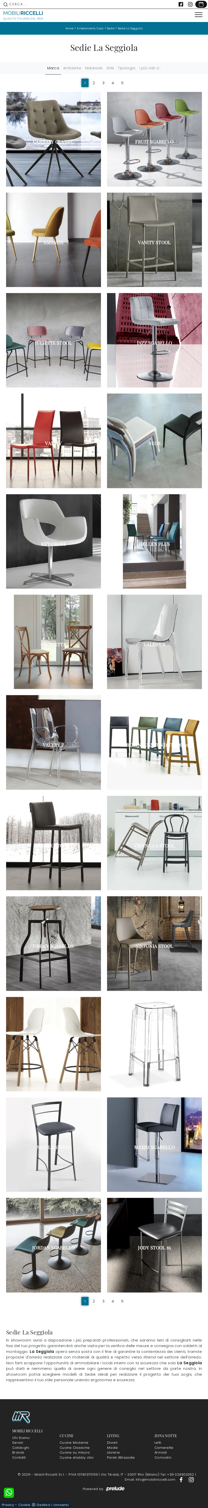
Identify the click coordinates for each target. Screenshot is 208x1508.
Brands (18, 1452)
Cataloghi (20, 1447)
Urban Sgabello (53, 946)
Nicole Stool (53, 1147)
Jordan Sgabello (53, 1247)
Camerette (163, 1447)
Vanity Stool (154, 242)
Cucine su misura (75, 1452)
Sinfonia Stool (154, 946)
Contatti (19, 1457)
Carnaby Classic (53, 141)
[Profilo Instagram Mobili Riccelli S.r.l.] (190, 4)
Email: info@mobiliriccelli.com (151, 1479)
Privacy (8, 1504)
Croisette (53, 644)
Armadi (160, 1452)
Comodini (162, 1457)
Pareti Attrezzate (121, 1457)
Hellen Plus (154, 544)
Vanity (53, 443)
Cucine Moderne (74, 1442)
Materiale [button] (93, 68)
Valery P (53, 745)
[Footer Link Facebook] (182, 1479)
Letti (157, 1442)
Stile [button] (110, 68)
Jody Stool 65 (154, 1247)
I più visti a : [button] (150, 68)
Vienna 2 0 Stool (154, 845)
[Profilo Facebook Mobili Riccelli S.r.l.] (181, 4)
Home (69, 28)
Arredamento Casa (90, 28)
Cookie (24, 1504)
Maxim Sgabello (154, 1147)
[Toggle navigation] (198, 14)
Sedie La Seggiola (130, 28)
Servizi (17, 1442)
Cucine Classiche (75, 1447)
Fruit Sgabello (154, 141)
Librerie (113, 1452)
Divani (112, 1442)
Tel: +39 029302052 (177, 1474)
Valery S (154, 644)
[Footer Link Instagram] (191, 1479)
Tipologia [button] (126, 68)
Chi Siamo (21, 1437)
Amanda (53, 242)
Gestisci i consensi (53, 1504)
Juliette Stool (53, 343)
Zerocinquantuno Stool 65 (154, 745)
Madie (112, 1447)
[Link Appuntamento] (201, 4)
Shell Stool (53, 1047)
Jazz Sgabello (154, 343)
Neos (154, 443)
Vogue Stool (54, 845)
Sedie (111, 28)
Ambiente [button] (72, 68)
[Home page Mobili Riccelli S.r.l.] (23, 15)
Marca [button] (53, 68)
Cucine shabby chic (77, 1457)
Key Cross (53, 544)
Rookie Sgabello (154, 1047)
